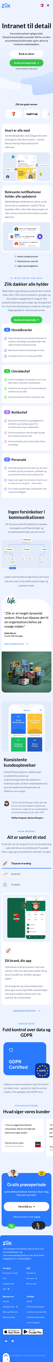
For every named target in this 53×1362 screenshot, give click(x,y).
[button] (42, 5)
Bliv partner (31, 1283)
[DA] (6, 1359)
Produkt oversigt (10, 1273)
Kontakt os (31, 1273)
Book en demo (26, 53)
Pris (4, 1278)
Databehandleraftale (35, 1317)
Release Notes (9, 1317)
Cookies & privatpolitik (36, 1312)
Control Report (33, 1322)
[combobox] (6, 1359)
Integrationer (8, 1283)
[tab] (27, 864)
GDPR (29, 1301)
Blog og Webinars (10, 1312)
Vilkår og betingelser (35, 1306)
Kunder (6, 1301)
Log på (37, 1217)
